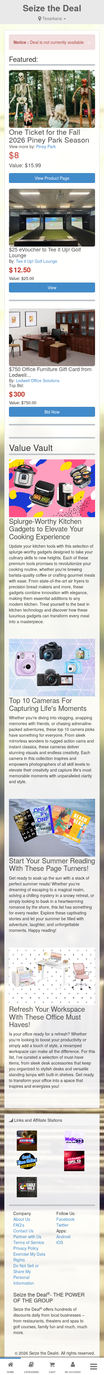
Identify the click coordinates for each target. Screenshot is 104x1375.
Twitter (62, 1225)
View (52, 287)
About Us (21, 1219)
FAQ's (18, 1225)
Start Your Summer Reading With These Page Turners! (52, 864)
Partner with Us (27, 1236)
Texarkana (52, 18)
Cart (52, 1372)
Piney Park (46, 146)
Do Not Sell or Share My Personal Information (26, 1274)
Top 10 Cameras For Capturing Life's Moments (48, 704)
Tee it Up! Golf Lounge (36, 261)
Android (63, 1236)
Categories (31, 1372)
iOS (59, 1242)
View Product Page (52, 178)
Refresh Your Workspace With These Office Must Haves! (47, 1016)
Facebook (65, 1219)
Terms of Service (28, 1242)
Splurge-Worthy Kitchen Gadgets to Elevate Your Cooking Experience (46, 528)
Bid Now (52, 412)
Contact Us (23, 1231)
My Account (73, 1372)
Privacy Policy (25, 1248)
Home (10, 1372)
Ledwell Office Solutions (38, 380)
